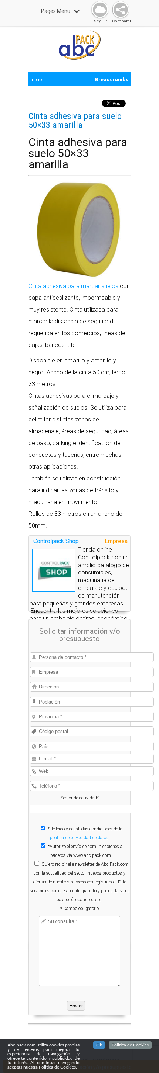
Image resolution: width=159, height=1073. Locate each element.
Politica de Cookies (130, 1045)
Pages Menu (55, 11)
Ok (99, 1045)
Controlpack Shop (56, 541)
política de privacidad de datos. (79, 837)
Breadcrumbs (111, 79)
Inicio (36, 79)
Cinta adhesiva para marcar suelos (73, 285)
